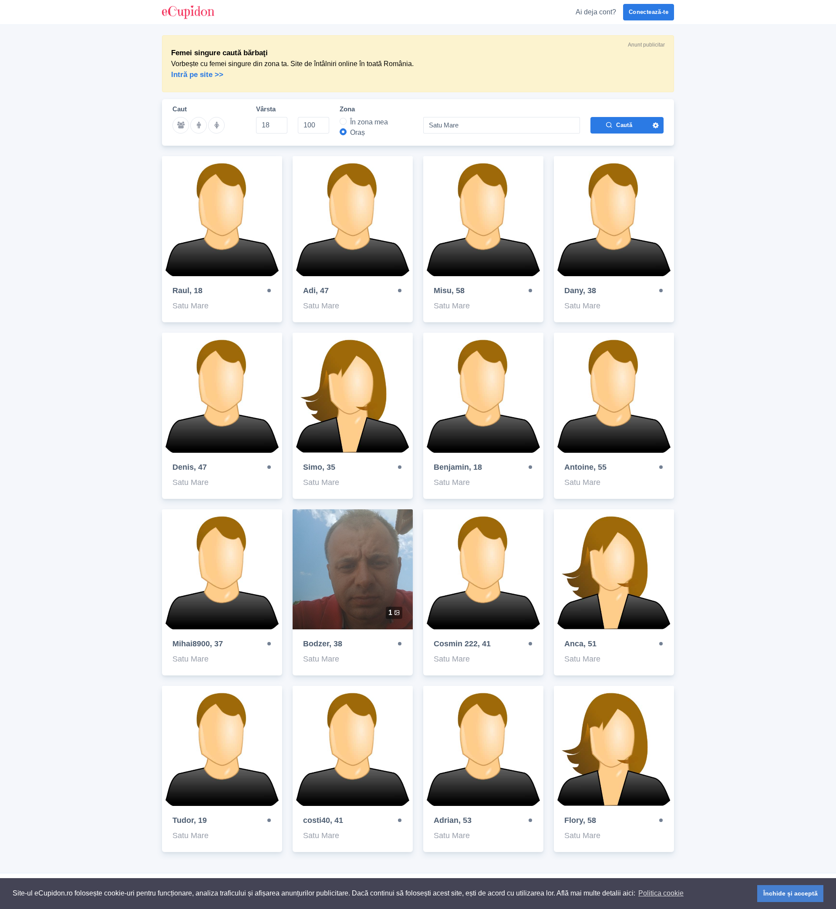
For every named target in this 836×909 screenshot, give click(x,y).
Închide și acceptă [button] (790, 893)
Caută (624, 125)
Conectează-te (648, 12)
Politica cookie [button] (661, 893)
